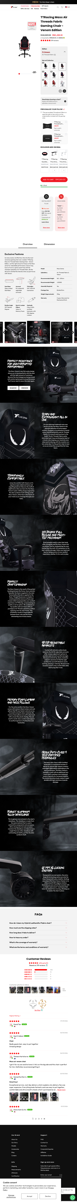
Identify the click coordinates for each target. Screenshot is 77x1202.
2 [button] (35, 1119)
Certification (15, 1176)
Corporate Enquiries (47, 1149)
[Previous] (60, 91)
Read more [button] (61, 1090)
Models (13, 1146)
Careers (14, 1155)
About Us (14, 1139)
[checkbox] (54, 126)
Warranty (44, 1146)
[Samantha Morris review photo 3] (34, 1096)
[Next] (64, 91)
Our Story (14, 1142)
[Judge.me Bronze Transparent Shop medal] (42, 1003)
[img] (14, 1021)
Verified (37, 1010)
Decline (48, 1196)
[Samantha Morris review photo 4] (44, 1096)
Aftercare (14, 1173)
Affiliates (43, 1152)
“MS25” (59, 206)
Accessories (15, 1149)
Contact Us (44, 1142)
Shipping (14, 1166)
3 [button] (38, 1119)
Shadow (13, 388)
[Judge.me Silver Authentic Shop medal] (33, 1003)
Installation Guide (46, 1155)
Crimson (24, 388)
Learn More (45, 222)
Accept (29, 1196)
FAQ (42, 1139)
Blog (12, 1152)
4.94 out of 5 (43, 963)
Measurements (16, 1169)
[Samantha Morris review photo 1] (13, 1096)
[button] (46, 40)
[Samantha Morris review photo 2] (24, 1096)
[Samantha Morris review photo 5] (54, 1096)
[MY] (66, 7)
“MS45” (59, 215)
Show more (46, 227)
